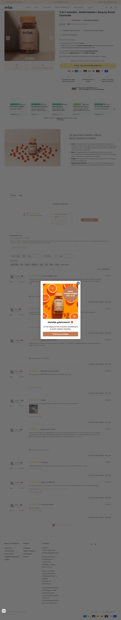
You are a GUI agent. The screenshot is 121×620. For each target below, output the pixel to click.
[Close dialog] (78, 283)
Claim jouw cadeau (60, 334)
